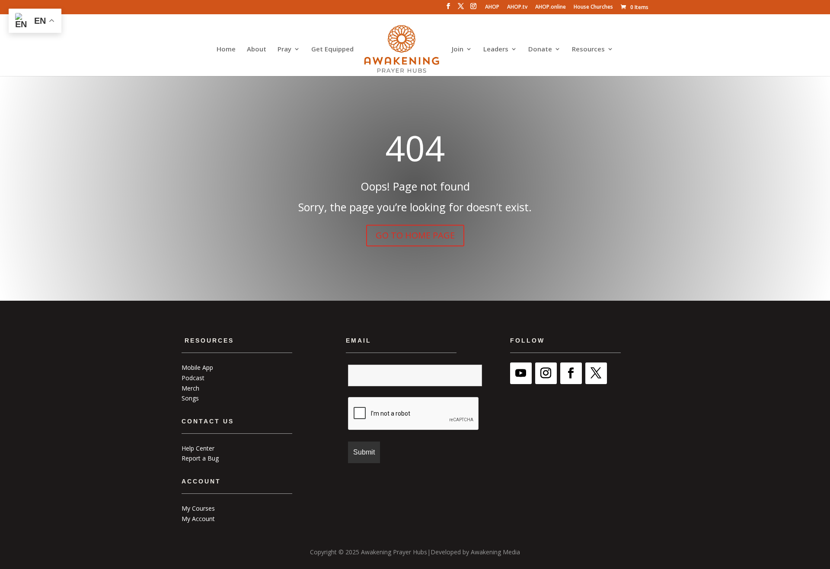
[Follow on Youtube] (521, 373)
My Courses (198, 508)
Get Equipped (332, 49)
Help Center (198, 448)
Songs (190, 398)
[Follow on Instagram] (546, 373)
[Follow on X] (596, 373)
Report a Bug (200, 458)
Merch (190, 388)
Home (226, 49)
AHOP (492, 7)
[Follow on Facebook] (571, 373)
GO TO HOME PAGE (415, 235)
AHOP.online (550, 7)
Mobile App (197, 367)
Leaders (495, 49)
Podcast (193, 378)
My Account (198, 519)
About (256, 49)
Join (457, 49)
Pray (284, 49)
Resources (588, 49)
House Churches (593, 7)
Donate (540, 49)
